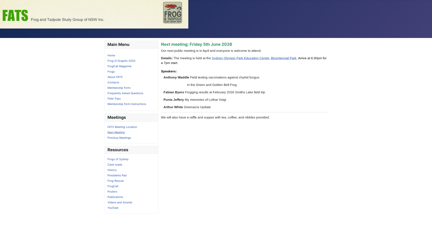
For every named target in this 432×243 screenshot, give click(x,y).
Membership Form (118, 87)
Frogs (111, 71)
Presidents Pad (117, 175)
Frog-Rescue (115, 180)
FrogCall (112, 186)
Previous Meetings (119, 137)
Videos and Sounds (119, 202)
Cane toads (114, 164)
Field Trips (114, 98)
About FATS (115, 77)
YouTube (112, 207)
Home (111, 55)
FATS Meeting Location (122, 127)
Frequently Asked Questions (125, 93)
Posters (112, 191)
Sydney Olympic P (225, 58)
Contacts (113, 82)
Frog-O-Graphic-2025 (121, 60)
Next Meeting (116, 132)
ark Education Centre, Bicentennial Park (267, 58)
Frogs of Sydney (118, 159)
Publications (115, 197)
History (112, 170)
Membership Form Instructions (126, 104)
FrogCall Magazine (119, 66)
